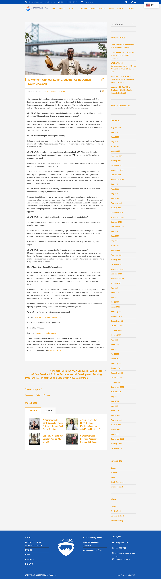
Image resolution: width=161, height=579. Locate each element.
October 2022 (116, 330)
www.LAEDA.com (55, 350)
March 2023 (115, 307)
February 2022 (116, 363)
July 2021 (114, 396)
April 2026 (115, 146)
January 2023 (116, 316)
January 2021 (116, 425)
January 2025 (116, 208)
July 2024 (114, 231)
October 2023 (116, 274)
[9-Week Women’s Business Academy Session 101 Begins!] (72, 439)
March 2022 (115, 359)
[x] (126, 2)
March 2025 (115, 198)
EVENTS (28, 550)
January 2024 (116, 260)
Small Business (117, 482)
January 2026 (116, 161)
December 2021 (117, 373)
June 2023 (115, 293)
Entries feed (116, 511)
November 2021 (117, 378)
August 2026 (116, 128)
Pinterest (46, 395)
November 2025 (117, 170)
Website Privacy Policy (92, 538)
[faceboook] (129, 2)
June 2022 (115, 345)
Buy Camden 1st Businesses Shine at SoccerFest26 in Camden (122, 55)
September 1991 (117, 439)
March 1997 (115, 430)
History (114, 473)
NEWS (28, 555)
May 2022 (114, 349)
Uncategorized (117, 487)
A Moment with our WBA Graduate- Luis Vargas (76, 370)
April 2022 (115, 354)
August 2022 (116, 335)
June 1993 (115, 434)
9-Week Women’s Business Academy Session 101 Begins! (89, 439)
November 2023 (117, 269)
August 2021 (116, 392)
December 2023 (117, 264)
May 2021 (114, 406)
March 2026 (115, 151)
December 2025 (117, 165)
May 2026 (114, 142)
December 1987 (117, 448)
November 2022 (117, 326)
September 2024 (117, 227)
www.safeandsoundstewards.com (48, 317)
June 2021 (115, 401)
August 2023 (116, 283)
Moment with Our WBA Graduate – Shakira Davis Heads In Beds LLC (121, 90)
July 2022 (114, 340)
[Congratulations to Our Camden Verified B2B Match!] (34, 439)
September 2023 (117, 279)
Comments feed (117, 516)
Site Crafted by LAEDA (126, 575)
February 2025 (116, 203)
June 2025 (115, 189)
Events (113, 468)
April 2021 (115, 411)
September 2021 (117, 387)
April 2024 (115, 246)
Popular (33, 410)
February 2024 (116, 255)
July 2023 (114, 288)
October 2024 (116, 222)
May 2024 (114, 241)
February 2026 (116, 156)
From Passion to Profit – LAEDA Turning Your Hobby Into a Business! (122, 79)
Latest (48, 410)
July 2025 (114, 184)
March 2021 (115, 415)
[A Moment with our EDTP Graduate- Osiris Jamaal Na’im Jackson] (66, 48)
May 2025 (114, 194)
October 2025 (116, 175)
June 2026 (115, 137)
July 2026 (114, 132)
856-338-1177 (121, 548)
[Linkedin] (135, 2)
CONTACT (29, 559)
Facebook (29, 395)
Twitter (38, 395)
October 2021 (116, 382)
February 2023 (116, 312)
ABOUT (28, 538)
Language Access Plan (92, 550)
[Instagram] (132, 2)
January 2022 (116, 368)
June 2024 (115, 236)
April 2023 (115, 302)
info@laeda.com (89, 2)
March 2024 (115, 250)
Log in (113, 506)
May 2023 (114, 297)
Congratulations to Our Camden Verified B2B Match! (53, 439)
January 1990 (116, 444)
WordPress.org (117, 521)
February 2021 (116, 420)
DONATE (29, 564)
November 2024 (117, 217)
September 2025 (117, 179)
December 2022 (117, 321)
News (63, 91)
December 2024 (117, 212)
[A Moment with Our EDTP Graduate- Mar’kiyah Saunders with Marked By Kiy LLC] (72, 424)
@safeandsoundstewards (46, 333)
